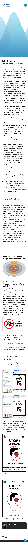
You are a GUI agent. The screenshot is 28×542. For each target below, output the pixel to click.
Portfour (8, 4)
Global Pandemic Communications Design (12, 62)
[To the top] (25, 540)
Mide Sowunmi (12, 524)
